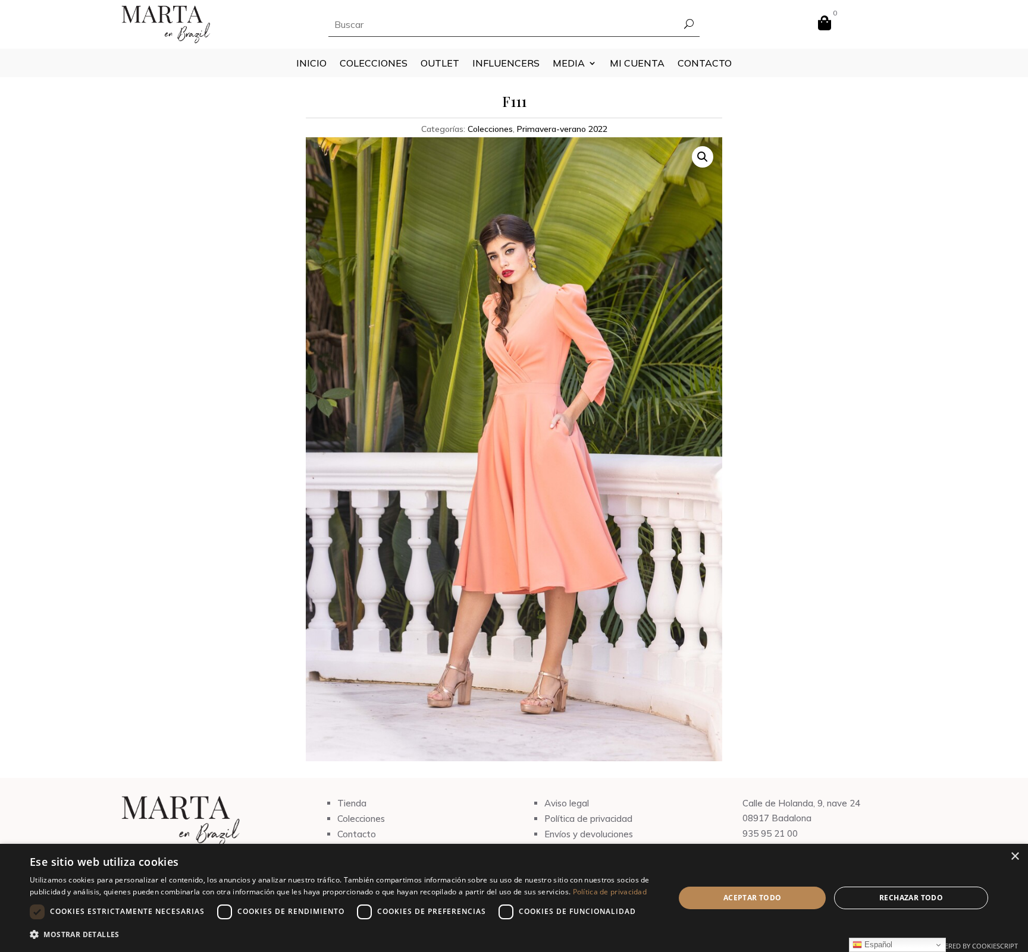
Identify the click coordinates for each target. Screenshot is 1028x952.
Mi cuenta (637, 64)
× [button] (1014, 856)
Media (569, 64)
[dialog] (514, 898)
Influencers (506, 64)
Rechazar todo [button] (911, 898)
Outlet (440, 64)
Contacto (705, 64)
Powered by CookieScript (973, 945)
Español (877, 944)
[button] (702, 157)
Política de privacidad (588, 818)
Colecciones (374, 64)
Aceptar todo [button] (752, 898)
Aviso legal (566, 803)
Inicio (311, 64)
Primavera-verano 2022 (562, 129)
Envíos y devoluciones (588, 834)
